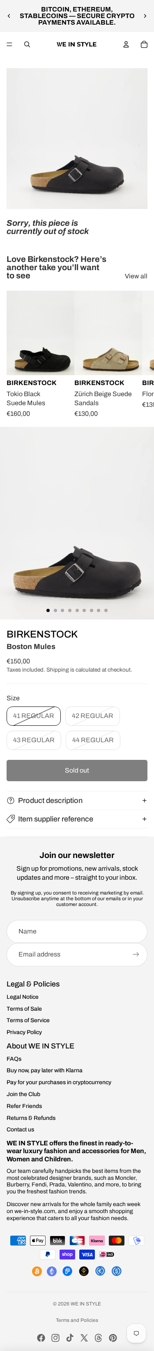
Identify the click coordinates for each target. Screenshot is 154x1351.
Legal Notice (23, 997)
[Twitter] (84, 1338)
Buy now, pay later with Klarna (45, 1070)
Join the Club (23, 1094)
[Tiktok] (70, 1338)
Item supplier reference (55, 819)
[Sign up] (136, 954)
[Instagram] (55, 1338)
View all (136, 276)
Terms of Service (28, 1020)
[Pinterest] (113, 1338)
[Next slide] (145, 16)
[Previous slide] (9, 16)
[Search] (27, 44)
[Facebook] (41, 1338)
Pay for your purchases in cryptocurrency (59, 1082)
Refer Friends (24, 1106)
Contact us (20, 1129)
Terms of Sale (24, 1009)
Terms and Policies (77, 1320)
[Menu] (9, 44)
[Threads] (98, 1338)
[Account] (126, 44)
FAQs (14, 1059)
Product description (50, 800)
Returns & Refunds (31, 1118)
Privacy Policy (24, 1032)
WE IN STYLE (86, 1304)
